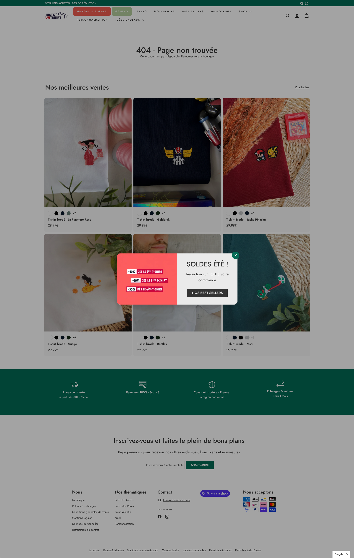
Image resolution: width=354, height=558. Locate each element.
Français (338, 554)
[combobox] (341, 554)
